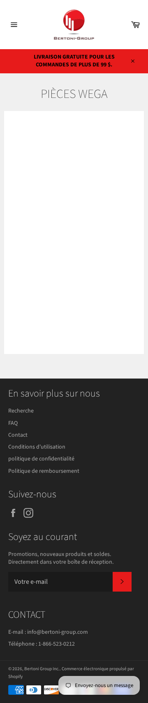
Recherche (21, 411)
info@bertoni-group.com (57, 632)
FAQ (13, 423)
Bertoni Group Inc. (42, 669)
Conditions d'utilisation (36, 447)
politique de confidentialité (41, 459)
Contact (18, 435)
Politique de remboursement (43, 471)
